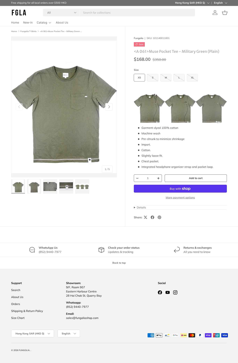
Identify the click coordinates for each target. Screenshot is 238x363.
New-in (28, 22)
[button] (225, 12)
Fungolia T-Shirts (28, 31)
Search (15, 290)
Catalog (42, 22)
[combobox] (119, 12)
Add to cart (195, 178)
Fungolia (138, 38)
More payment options (180, 197)
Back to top (119, 262)
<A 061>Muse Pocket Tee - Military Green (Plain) (61, 31)
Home (15, 22)
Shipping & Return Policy (27, 311)
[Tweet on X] (145, 217)
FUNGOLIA (24, 350)
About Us (62, 22)
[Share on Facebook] (152, 217)
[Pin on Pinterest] (159, 217)
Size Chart (18, 318)
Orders (15, 304)
